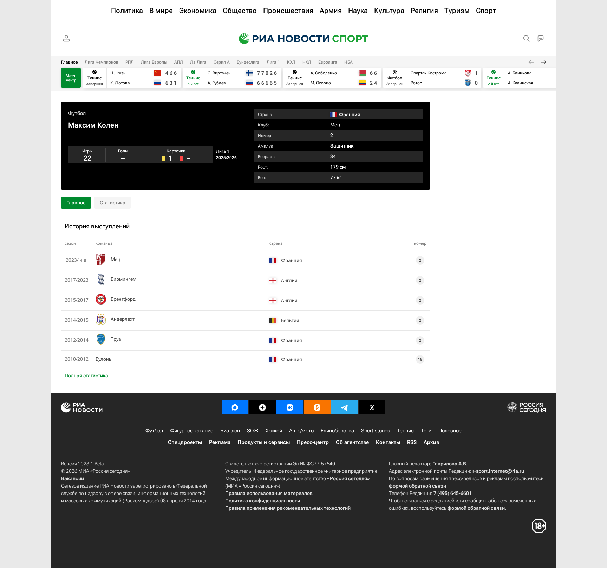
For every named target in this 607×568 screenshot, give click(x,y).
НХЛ (306, 62)
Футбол (77, 113)
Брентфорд (123, 299)
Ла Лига (198, 62)
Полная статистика (86, 375)
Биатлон (230, 430)
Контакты (388, 442)
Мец (335, 125)
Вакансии (72, 478)
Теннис (405, 430)
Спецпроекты (185, 442)
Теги (426, 430)
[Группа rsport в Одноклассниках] (317, 407)
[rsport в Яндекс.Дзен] (262, 407)
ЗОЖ (253, 430)
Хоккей (274, 430)
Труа (116, 339)
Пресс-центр (313, 442)
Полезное (450, 430)
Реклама (219, 442)
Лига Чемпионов (101, 62)
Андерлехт (123, 319)
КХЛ (291, 62)
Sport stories (375, 430)
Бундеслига (248, 62)
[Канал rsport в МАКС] (235, 407)
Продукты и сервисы (263, 442)
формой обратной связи (417, 486)
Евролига (327, 62)
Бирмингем (123, 279)
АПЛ (178, 62)
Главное (69, 62)
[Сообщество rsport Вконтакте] (289, 407)
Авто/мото (301, 430)
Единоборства (337, 430)
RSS (412, 442)
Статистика (112, 202)
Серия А (222, 62)
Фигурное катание (191, 430)
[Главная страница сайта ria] (279, 38)
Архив (431, 442)
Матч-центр (71, 78)
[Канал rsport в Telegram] (344, 407)
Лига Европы (154, 62)
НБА (348, 62)
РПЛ (129, 62)
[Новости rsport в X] (372, 407)
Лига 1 (273, 62)
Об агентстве (352, 442)
